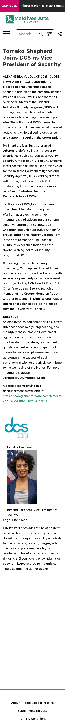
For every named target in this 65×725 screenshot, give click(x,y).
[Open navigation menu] (6, 33)
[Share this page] (59, 33)
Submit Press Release (32, 710)
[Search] (41, 34)
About (15, 702)
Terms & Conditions (32, 718)
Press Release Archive (38, 702)
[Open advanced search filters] (49, 34)
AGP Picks (9, 5)
